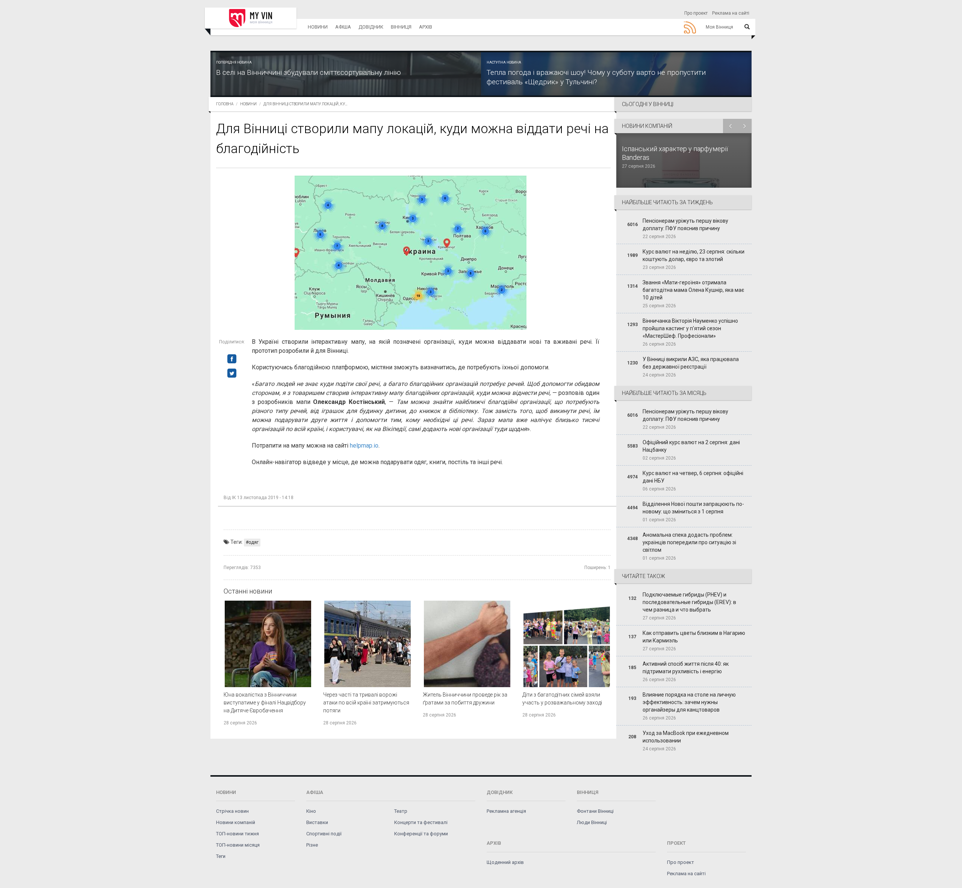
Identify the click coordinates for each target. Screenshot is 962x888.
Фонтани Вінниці (595, 811)
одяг (253, 542)
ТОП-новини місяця (238, 845)
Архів (425, 27)
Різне (312, 845)
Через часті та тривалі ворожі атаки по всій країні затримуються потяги (366, 702)
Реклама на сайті (730, 13)
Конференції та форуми (421, 833)
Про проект (696, 13)
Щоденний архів (505, 862)
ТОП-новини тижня (237, 833)
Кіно (311, 811)
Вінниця (401, 27)
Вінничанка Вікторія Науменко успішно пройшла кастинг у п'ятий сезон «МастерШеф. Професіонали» (690, 328)
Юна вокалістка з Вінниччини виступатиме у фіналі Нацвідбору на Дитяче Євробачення (265, 702)
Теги (220, 856)
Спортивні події (324, 833)
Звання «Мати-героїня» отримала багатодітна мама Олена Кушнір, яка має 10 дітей (693, 290)
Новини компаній (235, 822)
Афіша (343, 27)
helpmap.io (364, 445)
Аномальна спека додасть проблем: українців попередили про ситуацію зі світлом (689, 542)
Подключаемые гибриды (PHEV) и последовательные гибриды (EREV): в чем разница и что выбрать (689, 602)
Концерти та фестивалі (421, 822)
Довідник (370, 27)
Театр (400, 811)
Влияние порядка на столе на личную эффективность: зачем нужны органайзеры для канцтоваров (689, 702)
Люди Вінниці (592, 822)
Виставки (317, 822)
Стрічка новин (232, 811)
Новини (318, 27)
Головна (224, 104)
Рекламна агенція (506, 811)
